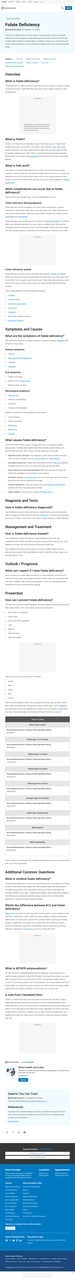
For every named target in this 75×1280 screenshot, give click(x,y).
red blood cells (54, 150)
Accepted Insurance (11, 1190)
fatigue (60, 341)
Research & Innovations (30, 1203)
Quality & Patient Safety (30, 1196)
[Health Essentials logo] (27, 1062)
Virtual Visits (9, 1219)
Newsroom (50, 1240)
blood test (45, 515)
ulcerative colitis (54, 485)
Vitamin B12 (9, 913)
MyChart (30, 1243)
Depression (12, 425)
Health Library (26, 1101)
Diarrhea (11, 434)
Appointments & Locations (37, 1153)
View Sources (13, 1121)
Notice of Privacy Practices (34, 1261)
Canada (18, 1)
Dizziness (12, 366)
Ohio (42, 1)
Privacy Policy (21, 1261)
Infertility (11, 295)
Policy (36, 130)
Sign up (23, 1080)
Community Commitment (30, 1206)
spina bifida (9, 217)
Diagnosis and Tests (49, 59)
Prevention (45, 63)
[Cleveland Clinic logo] (12, 1062)
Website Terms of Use (11, 1261)
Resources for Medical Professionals (34, 1216)
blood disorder (30, 477)
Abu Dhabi (10, 1)
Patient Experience (28, 1200)
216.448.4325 (45, 1149)
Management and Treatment (14, 63)
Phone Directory (10, 1213)
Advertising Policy (33, 1258)
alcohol (56, 463)
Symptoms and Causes (32, 59)
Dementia (11, 312)
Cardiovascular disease (17, 304)
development (34, 156)
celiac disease (54, 459)
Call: (10, 1267)
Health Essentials (40, 1240)
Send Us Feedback (10, 1258)
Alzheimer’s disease (15, 320)
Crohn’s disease (40, 459)
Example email (23, 1075)
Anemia (53, 274)
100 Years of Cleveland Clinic (31, 1187)
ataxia (37, 896)
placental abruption (52, 221)
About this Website (22, 1258)
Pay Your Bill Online (11, 1203)
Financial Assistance (11, 1196)
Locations (26, 1193)
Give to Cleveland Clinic (12, 1200)
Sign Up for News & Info (37, 1157)
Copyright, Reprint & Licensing (59, 1258)
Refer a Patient (9, 1210)
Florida (24, 1)
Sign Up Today (10, 1228)
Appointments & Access (12, 1187)
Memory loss (13, 395)
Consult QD (31, 1240)
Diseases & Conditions (13, 18)
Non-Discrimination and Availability (51, 1261)
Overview (19, 59)
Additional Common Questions (15, 66)
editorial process (41, 1101)
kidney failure (47, 492)
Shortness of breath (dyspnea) (20, 358)
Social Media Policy (44, 1258)
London (30, 1)
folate (35, 445)
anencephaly (22, 217)
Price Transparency (11, 1206)
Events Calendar (10, 1193)
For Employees (27, 1213)
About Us (25, 1190)
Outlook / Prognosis (32, 63)
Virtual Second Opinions (12, 1216)
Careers (25, 1210)
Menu (68, 8)
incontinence (29, 929)
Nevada (36, 1)
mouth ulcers (25, 381)
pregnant (62, 706)
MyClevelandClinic (60, 1240)
